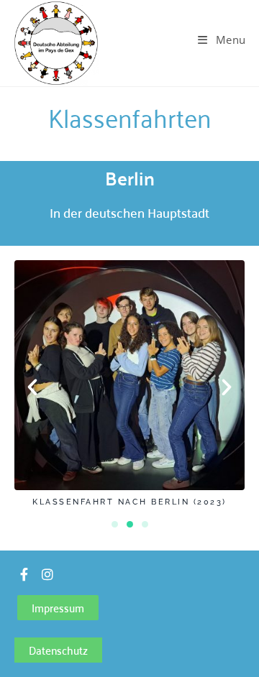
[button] (32, 387)
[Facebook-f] (23, 574)
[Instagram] (47, 574)
